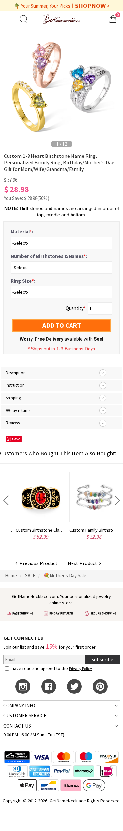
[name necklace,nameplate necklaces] (61, 18)
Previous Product (37, 563)
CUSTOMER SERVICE (24, 715)
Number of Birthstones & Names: (49, 256)
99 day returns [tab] (18, 410)
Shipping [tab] (13, 398)
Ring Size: (23, 281)
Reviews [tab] (13, 423)
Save (16, 438)
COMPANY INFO (19, 705)
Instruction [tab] (15, 385)
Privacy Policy (80, 668)
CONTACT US (17, 726)
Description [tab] (16, 373)
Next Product (83, 563)
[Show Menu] (10, 19)
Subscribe (102, 659)
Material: (22, 232)
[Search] (24, 18)
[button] (5, 500)
